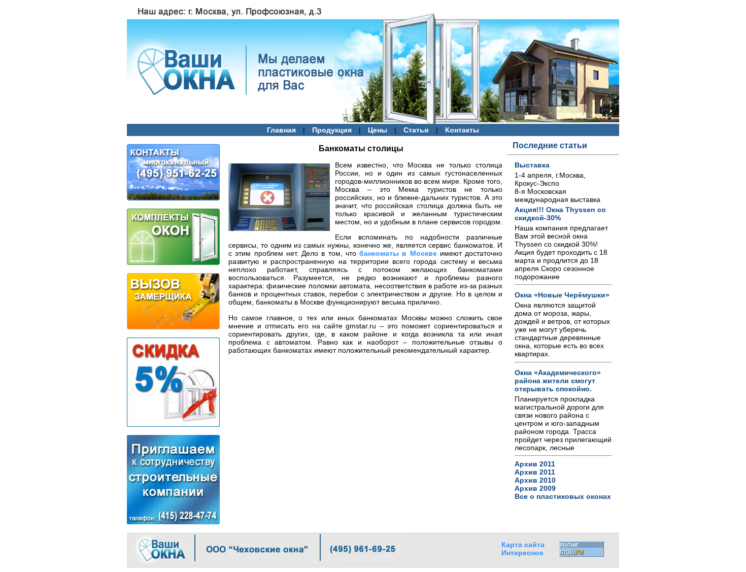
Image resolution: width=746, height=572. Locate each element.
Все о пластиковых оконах (563, 496)
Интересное (522, 553)
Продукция (332, 130)
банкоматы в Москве (398, 253)
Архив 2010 (535, 480)
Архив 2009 (535, 488)
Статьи (416, 130)
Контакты (462, 130)
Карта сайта (523, 545)
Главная (281, 130)
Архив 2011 (535, 464)
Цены (377, 130)
